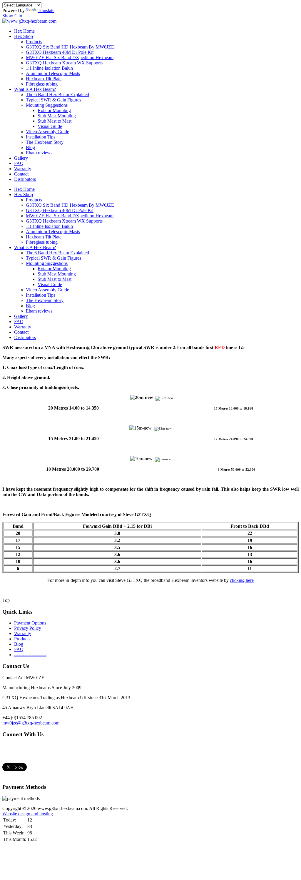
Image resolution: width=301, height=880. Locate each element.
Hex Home (24, 31)
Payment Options (30, 622)
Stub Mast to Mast (54, 120)
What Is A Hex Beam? (35, 89)
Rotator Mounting (54, 110)
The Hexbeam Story (44, 142)
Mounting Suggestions (47, 105)
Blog (30, 147)
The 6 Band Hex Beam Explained (57, 94)
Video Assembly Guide (47, 131)
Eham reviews (39, 152)
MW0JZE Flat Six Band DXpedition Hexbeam (69, 57)
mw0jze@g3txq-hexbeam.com (30, 722)
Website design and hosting (27, 813)
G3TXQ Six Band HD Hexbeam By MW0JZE (70, 46)
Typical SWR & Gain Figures (53, 99)
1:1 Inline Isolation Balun (49, 68)
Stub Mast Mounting (57, 115)
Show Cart (12, 15)
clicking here (242, 580)
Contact (21, 173)
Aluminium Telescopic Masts (53, 73)
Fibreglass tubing (42, 83)
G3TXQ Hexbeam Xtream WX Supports (64, 62)
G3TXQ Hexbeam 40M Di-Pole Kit (59, 52)
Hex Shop (23, 36)
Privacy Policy (27, 628)
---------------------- (30, 654)
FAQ (19, 163)
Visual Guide (50, 126)
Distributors (25, 179)
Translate (46, 10)
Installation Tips (40, 136)
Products (34, 41)
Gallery (21, 158)
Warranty (22, 168)
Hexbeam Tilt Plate (43, 78)
